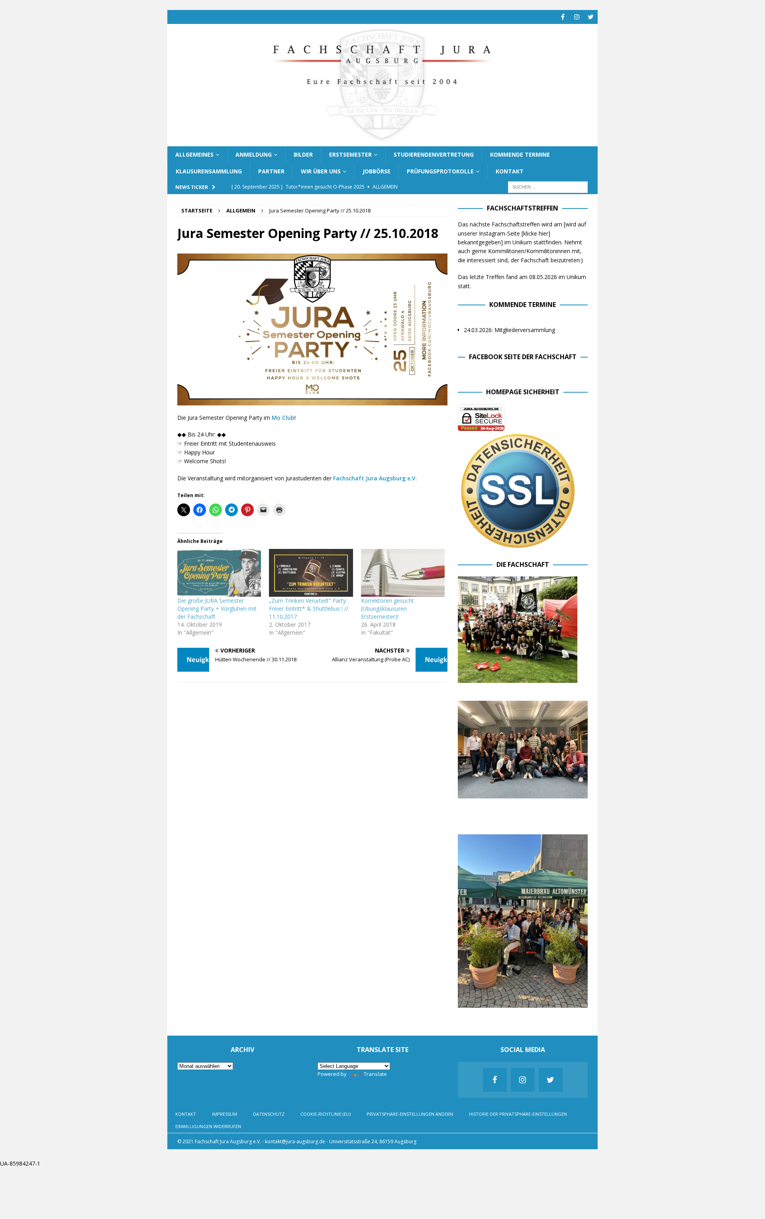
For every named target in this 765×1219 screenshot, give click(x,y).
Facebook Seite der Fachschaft (523, 356)
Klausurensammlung (209, 171)
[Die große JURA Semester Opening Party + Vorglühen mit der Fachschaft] (219, 573)
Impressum (224, 1114)
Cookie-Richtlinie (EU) (325, 1114)
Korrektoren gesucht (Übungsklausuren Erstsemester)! (387, 608)
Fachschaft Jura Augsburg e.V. (375, 478)
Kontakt (510, 171)
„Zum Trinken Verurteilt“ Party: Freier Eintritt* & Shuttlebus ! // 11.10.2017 (308, 608)
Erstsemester (350, 154)
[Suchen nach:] (548, 186)
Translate (375, 1073)
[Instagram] (577, 17)
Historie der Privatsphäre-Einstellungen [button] (518, 1114)
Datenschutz (268, 1114)
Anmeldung (253, 154)
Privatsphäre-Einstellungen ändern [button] (410, 1114)
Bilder (303, 154)
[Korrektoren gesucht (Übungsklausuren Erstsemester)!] (403, 573)
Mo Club (283, 417)
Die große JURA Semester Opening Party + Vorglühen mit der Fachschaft (217, 608)
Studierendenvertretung (434, 154)
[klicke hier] (536, 233)
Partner (271, 171)
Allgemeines (194, 154)
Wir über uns (321, 171)
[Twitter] (591, 17)
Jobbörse (376, 171)
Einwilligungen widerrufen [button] (208, 1126)
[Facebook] (563, 17)
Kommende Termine (520, 154)
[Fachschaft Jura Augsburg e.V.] (382, 141)
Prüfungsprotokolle (440, 171)
